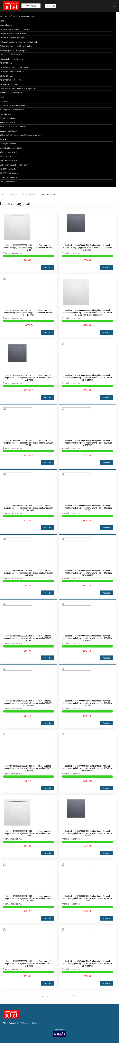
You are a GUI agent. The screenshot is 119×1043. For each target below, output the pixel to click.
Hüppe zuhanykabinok (10, 84)
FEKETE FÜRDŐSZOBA (10, 54)
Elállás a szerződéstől (29, 1023)
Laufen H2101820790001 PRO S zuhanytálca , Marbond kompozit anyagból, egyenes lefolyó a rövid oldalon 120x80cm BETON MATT (29, 507)
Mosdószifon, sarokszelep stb (13, 105)
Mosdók (3, 101)
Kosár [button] (33, 5)
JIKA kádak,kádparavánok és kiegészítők (18, 88)
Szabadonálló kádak (8, 131)
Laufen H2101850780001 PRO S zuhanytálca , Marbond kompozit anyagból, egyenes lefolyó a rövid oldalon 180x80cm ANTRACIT (29, 768)
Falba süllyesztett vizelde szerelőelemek (17, 46)
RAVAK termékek (7, 118)
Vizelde (3, 139)
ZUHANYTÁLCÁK (7, 169)
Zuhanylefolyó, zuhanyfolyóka (13, 165)
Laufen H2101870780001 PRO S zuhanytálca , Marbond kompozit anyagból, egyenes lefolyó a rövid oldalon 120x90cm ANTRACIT (29, 963)
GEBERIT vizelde (7, 76)
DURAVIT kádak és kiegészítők (13, 37)
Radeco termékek (7, 181)
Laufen (3, 97)
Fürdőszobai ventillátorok (11, 59)
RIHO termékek (6, 122)
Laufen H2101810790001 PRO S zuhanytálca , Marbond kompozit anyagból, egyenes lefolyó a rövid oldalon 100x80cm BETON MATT (87, 377)
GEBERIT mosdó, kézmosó (12, 71)
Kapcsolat (50, 6)
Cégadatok (13, 1023)
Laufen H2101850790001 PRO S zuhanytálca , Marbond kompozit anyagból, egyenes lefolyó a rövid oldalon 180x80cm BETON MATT (87, 768)
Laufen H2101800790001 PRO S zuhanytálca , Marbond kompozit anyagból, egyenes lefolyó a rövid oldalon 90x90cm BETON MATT (28, 312)
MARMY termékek (7, 177)
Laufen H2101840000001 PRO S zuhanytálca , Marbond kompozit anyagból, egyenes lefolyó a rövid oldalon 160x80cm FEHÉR (29, 638)
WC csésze (4, 156)
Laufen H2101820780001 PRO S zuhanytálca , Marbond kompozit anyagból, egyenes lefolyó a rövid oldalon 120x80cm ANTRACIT (87, 442)
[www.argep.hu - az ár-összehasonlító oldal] (59, 1034)
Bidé (2, 20)
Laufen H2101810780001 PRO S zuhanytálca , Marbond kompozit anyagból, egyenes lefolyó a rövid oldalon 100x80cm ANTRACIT (29, 377)
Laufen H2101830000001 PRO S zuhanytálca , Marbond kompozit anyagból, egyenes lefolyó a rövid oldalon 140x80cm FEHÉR (87, 507)
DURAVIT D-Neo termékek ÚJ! (13, 33)
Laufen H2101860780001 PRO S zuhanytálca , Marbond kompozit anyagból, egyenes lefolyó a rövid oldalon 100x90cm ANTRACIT (87, 833)
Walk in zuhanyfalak (8, 152)
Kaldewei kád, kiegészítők (11, 92)
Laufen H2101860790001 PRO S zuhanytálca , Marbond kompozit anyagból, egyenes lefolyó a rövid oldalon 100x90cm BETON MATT (29, 898)
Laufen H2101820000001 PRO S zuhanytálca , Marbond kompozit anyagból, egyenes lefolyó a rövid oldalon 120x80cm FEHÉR (29, 442)
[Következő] (74, 996)
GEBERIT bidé (6, 63)
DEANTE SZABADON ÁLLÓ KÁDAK (15, 29)
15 (68, 996)
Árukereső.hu (59, 1030)
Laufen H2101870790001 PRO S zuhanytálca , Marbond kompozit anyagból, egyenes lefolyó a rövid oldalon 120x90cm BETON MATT (87, 963)
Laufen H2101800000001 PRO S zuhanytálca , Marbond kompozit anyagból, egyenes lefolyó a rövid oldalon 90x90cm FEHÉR (28, 247)
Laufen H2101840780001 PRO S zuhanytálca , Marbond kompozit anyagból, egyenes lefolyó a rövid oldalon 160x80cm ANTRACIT (87, 638)
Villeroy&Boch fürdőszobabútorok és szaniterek (21, 135)
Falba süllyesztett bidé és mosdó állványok (18, 42)
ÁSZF (5, 1023)
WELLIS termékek (8, 160)
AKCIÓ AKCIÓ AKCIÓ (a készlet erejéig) (17, 16)
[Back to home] (11, 6)
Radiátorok (5, 114)
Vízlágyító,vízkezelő (8, 143)
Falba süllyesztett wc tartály (12, 50)
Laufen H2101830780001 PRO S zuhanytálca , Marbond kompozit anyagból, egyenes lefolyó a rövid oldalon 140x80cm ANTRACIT (29, 572)
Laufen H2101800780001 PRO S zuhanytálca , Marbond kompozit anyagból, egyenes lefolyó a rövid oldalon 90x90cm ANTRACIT (87, 247)
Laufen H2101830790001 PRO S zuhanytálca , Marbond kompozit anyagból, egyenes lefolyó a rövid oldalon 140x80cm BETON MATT (87, 572)
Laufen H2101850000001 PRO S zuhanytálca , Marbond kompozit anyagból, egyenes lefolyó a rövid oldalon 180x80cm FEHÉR (87, 703)
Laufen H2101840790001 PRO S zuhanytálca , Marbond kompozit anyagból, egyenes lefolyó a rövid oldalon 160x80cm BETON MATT (29, 703)
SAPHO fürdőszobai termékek (13, 126)
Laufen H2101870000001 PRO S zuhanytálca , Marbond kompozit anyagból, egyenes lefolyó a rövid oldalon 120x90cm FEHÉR (87, 898)
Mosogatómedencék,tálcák (12, 109)
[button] (114, 6)
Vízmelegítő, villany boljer (11, 148)
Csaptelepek (5, 25)
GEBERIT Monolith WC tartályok (14, 67)
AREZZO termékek (8, 173)
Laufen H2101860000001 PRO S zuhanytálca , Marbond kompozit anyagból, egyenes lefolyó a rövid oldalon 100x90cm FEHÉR (29, 833)
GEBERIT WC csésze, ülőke (12, 80)
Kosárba (47, 267)
